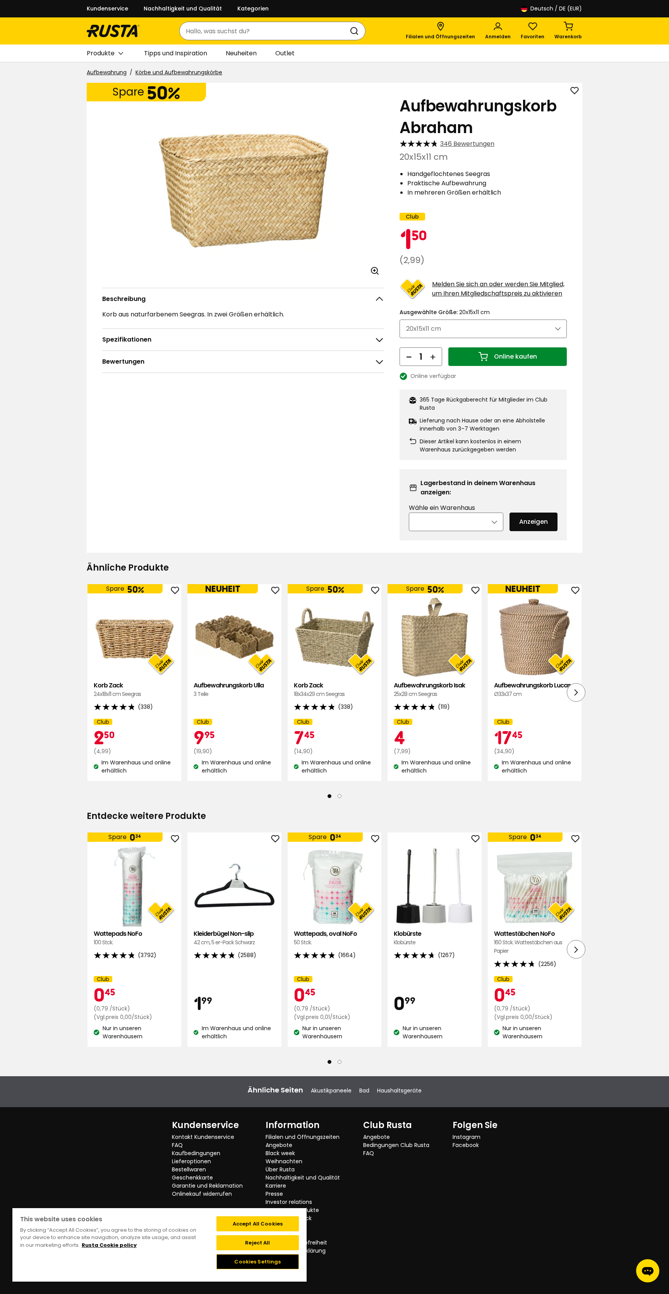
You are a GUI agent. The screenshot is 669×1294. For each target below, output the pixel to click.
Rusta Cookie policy (109, 1245)
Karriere (276, 1186)
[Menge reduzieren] (409, 356)
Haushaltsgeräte (399, 1090)
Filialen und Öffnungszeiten (303, 1137)
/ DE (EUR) (556, 8)
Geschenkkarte (192, 1177)
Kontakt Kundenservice (203, 1137)
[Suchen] (356, 31)
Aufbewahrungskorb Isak (429, 689)
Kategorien (253, 8)
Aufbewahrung (107, 72)
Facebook (466, 1145)
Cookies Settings (257, 1261)
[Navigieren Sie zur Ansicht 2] (339, 796)
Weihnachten (284, 1161)
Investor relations (289, 1202)
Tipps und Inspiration (175, 53)
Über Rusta (280, 1169)
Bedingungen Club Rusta (396, 1145)
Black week (280, 1153)
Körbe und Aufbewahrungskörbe (179, 72)
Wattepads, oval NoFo (325, 938)
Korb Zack (117, 689)
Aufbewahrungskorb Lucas (532, 689)
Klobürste (407, 938)
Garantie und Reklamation (207, 1186)
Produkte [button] (101, 53)
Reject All (257, 1242)
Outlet (285, 53)
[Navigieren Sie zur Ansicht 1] (329, 796)
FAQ (177, 1145)
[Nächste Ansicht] (576, 692)
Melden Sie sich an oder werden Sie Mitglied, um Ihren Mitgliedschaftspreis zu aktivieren (498, 289)
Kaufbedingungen (196, 1153)
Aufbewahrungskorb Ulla (229, 689)
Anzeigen (533, 521)
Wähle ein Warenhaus (442, 507)
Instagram (466, 1137)
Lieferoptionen (191, 1161)
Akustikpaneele (331, 1090)
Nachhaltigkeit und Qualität (183, 8)
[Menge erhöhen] (433, 356)
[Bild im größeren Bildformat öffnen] (374, 270)
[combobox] (265, 31)
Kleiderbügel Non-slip (224, 938)
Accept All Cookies (258, 1223)
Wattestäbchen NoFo (528, 942)
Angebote (279, 1145)
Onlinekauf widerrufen (202, 1194)
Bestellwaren (189, 1169)
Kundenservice (107, 8)
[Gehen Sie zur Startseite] (113, 31)
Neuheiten (241, 53)
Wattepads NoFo (118, 938)
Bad (364, 1090)
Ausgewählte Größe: (445, 312)
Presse (274, 1194)
